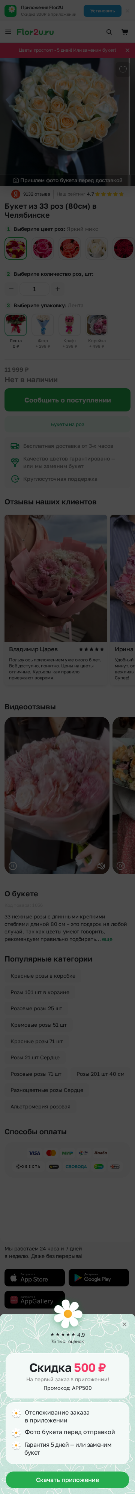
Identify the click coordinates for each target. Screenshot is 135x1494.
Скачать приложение (67, 1480)
